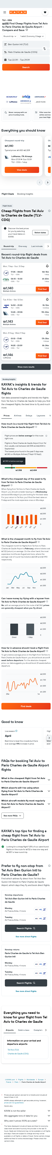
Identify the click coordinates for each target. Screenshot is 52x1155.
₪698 (5, 23)
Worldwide (31, 1079)
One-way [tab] (22, 246)
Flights (20, 1079)
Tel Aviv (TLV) (13, 1049)
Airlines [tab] (17, 415)
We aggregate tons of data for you (20, 1115)
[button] (5, 12)
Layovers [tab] (41, 415)
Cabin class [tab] (23, 1030)
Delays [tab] (29, 415)
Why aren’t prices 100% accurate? (20, 1120)
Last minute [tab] (37, 246)
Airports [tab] (10, 1030)
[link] (26, 706)
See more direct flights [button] (26, 936)
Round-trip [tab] (9, 246)
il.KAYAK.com (10, 1079)
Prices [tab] (7, 415)
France (8, 1082)
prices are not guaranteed (13, 1103)
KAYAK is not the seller (15, 1110)
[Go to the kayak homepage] (18, 12)
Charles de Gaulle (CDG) (18, 1053)
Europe (41, 1079)
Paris (16, 1082)
